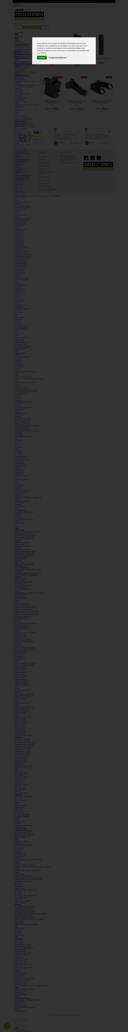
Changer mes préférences (57, 57)
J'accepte (42, 57)
